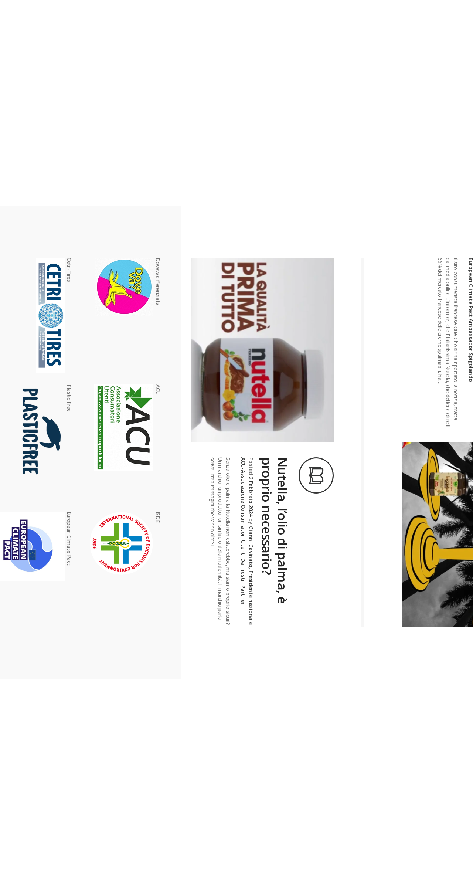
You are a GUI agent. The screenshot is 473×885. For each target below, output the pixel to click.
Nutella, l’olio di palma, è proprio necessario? (274, 530)
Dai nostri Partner (243, 581)
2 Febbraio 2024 (251, 497)
